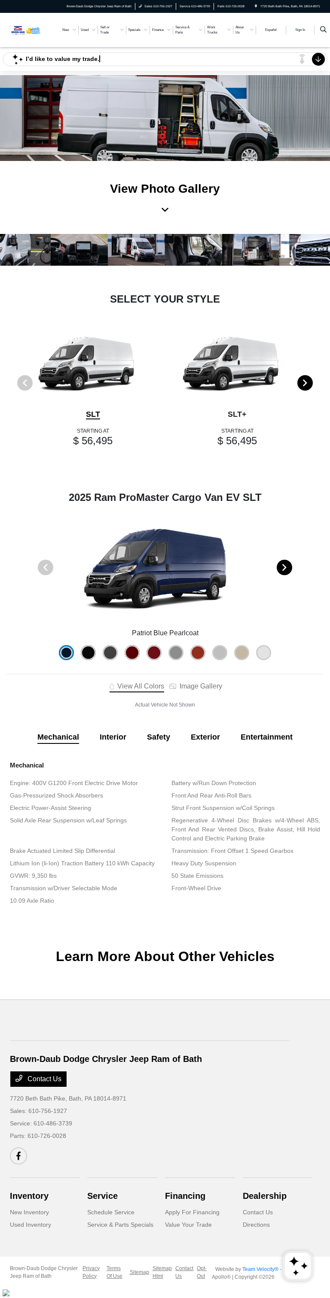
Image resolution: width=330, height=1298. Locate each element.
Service (102, 1196)
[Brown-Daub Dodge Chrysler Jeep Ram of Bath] (33, 29)
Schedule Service (110, 1212)
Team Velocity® (260, 1269)
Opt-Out (202, 1272)
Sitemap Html (162, 1272)
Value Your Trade (188, 1224)
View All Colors (140, 686)
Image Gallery (200, 686)
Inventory (29, 1196)
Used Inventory (30, 1224)
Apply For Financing (192, 1212)
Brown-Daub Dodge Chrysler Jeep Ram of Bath (44, 1272)
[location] (256, 6)
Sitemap (139, 1272)
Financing (185, 1196)
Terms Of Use (114, 1272)
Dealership (265, 1196)
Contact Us (43, 1079)
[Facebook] (18, 1156)
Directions (256, 1224)
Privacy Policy (91, 1272)
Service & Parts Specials (120, 1224)
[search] (323, 30)
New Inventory (29, 1212)
